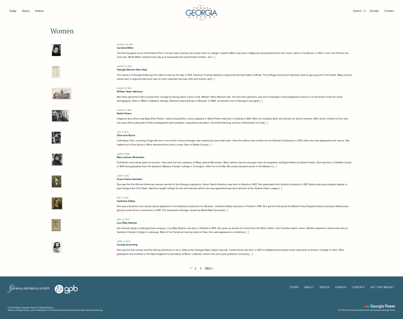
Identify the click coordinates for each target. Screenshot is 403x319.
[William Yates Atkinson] (61, 93)
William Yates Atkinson (130, 91)
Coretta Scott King (127, 244)
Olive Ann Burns (126, 135)
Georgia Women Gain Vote (132, 69)
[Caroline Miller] (55, 50)
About (25, 11)
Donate (374, 11)
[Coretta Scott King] (56, 247)
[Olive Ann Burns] (55, 137)
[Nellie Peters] (59, 115)
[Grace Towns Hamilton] (56, 181)
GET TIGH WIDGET (382, 287)
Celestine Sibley (126, 201)
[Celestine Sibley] (56, 203)
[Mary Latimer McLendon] (56, 159)
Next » (209, 268)
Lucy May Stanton (127, 222)
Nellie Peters (124, 113)
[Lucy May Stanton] (55, 225)
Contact (389, 11)
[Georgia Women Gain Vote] (55, 72)
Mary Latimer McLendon (130, 157)
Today (12, 11)
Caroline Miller (125, 47)
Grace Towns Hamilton (129, 179)
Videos (39, 11)
